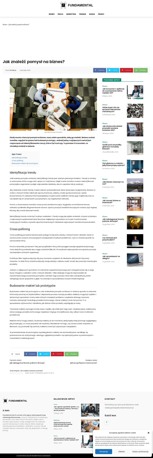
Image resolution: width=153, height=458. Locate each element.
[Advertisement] (76, 42)
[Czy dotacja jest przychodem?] (135, 241)
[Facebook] (107, 422)
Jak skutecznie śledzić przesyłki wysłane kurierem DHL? (112, 128)
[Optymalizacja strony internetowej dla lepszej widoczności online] (90, 425)
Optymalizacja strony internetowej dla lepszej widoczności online (63, 424)
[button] (148, 433)
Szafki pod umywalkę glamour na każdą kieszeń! (111, 147)
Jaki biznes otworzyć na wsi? (113, 183)
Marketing (56, 420)
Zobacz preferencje (140, 451)
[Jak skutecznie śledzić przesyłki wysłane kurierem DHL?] (135, 129)
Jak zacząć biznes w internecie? (83, 363)
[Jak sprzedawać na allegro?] (135, 260)
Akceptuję (103, 451)
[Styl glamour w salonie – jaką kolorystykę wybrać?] (135, 167)
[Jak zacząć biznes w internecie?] (135, 204)
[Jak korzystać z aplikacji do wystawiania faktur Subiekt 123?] (135, 92)
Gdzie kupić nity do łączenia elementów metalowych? (111, 109)
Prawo (55, 404)
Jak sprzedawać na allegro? (111, 257)
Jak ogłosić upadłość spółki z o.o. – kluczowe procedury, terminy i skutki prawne (66, 408)
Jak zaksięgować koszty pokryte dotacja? (27, 363)
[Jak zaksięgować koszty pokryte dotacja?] (135, 222)
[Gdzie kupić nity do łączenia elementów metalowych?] (135, 111)
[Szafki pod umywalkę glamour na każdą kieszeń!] (135, 148)
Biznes (5, 24)
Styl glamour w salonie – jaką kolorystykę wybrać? (113, 164)
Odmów (122, 451)
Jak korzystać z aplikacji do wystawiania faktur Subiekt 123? (113, 91)
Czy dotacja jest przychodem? (109, 239)
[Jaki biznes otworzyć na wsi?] (135, 185)
